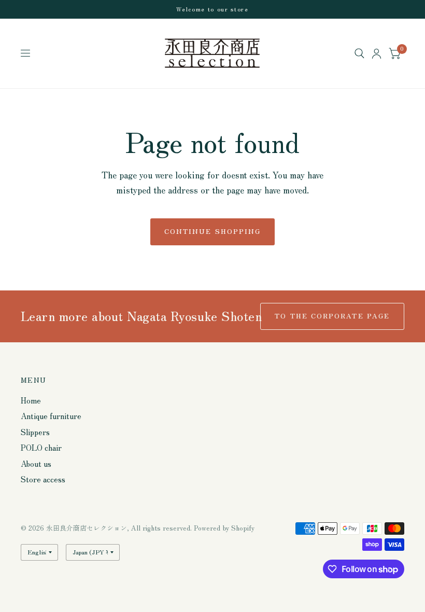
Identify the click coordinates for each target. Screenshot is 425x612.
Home (31, 400)
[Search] (359, 53)
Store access (43, 479)
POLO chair (41, 447)
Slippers (35, 431)
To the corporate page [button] (332, 316)
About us (36, 463)
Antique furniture (51, 415)
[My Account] (376, 53)
